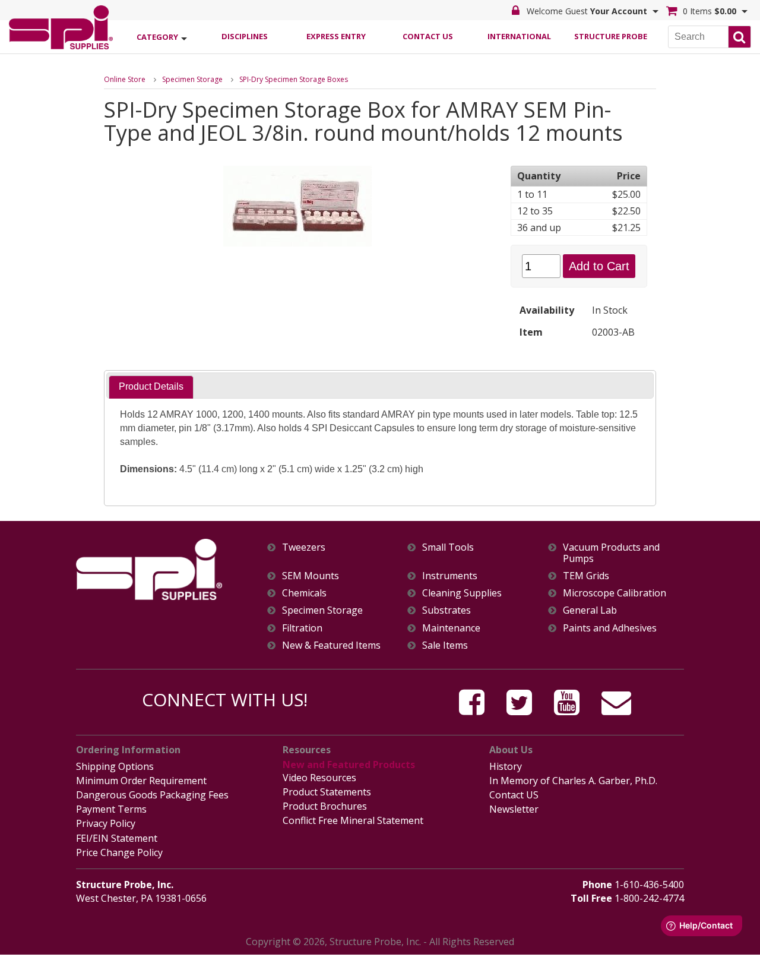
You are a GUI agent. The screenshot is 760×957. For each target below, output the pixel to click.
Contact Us (428, 36)
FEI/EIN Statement (116, 838)
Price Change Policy (119, 852)
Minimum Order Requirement (141, 780)
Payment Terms (111, 809)
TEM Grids (586, 576)
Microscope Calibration (614, 593)
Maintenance (451, 628)
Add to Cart (599, 266)
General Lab (590, 610)
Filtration (302, 628)
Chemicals (304, 593)
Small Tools (448, 547)
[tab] (151, 387)
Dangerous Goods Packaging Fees (152, 794)
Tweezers (303, 547)
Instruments (449, 576)
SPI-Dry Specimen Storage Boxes (293, 79)
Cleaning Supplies (462, 593)
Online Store (124, 79)
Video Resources (319, 777)
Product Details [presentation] (151, 386)
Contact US (514, 794)
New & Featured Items (331, 645)
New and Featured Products (349, 764)
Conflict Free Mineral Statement (353, 820)
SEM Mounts (310, 576)
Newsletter (514, 809)
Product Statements (327, 791)
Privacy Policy (105, 823)
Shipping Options (115, 766)
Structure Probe (610, 36)
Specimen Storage (192, 79)
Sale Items (445, 645)
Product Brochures (325, 806)
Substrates (446, 610)
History (505, 766)
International (519, 36)
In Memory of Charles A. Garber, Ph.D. (573, 780)
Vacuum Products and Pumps (611, 553)
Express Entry (336, 36)
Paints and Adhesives (610, 628)
